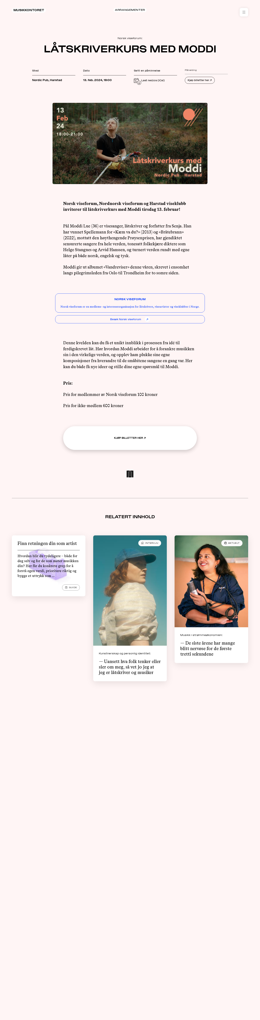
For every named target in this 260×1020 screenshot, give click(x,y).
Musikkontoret (28, 10)
